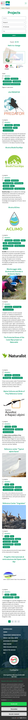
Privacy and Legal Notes (10, 638)
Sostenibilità (8, 240)
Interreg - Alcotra (19, 189)
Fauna (6, 484)
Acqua (23, 240)
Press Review (7, 644)
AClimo (5, 248)
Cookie (5, 632)
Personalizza (14, 709)
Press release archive (10, 647)
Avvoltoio (7, 427)
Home (2, 8)
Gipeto (7, 595)
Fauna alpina (18, 490)
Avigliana (16, 125)
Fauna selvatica (7, 128)
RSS (4, 653)
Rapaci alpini (19, 429)
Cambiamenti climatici (14, 243)
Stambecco (6, 547)
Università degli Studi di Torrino (12, 84)
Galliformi (18, 487)
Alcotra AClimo (14, 207)
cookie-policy (9, 700)
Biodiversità (14, 79)
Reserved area (7, 629)
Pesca (15, 128)
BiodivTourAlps (18, 183)
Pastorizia (16, 240)
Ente (12, 484)
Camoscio (17, 544)
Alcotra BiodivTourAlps (14, 147)
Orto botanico (16, 81)
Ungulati (18, 539)
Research (7, 76)
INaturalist (8, 375)
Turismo (7, 180)
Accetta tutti (14, 704)
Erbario (7, 79)
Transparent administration (12, 635)
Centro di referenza (8, 429)
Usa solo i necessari (14, 714)
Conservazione (7, 81)
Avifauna (13, 595)
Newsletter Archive (9, 650)
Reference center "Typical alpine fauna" (14, 450)
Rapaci (14, 427)
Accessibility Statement (10, 641)
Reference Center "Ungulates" (14, 503)
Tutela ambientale (8, 183)
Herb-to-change (14, 45)
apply (14, 35)
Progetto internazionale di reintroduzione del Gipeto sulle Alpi (14, 559)
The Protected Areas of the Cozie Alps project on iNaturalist (14, 339)
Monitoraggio (17, 307)
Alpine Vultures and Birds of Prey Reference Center (14, 392)
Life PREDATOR (14, 92)
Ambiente (6, 186)
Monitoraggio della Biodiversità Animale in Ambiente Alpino (14, 271)
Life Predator (8, 125)
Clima (12, 186)
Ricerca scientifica (8, 130)
